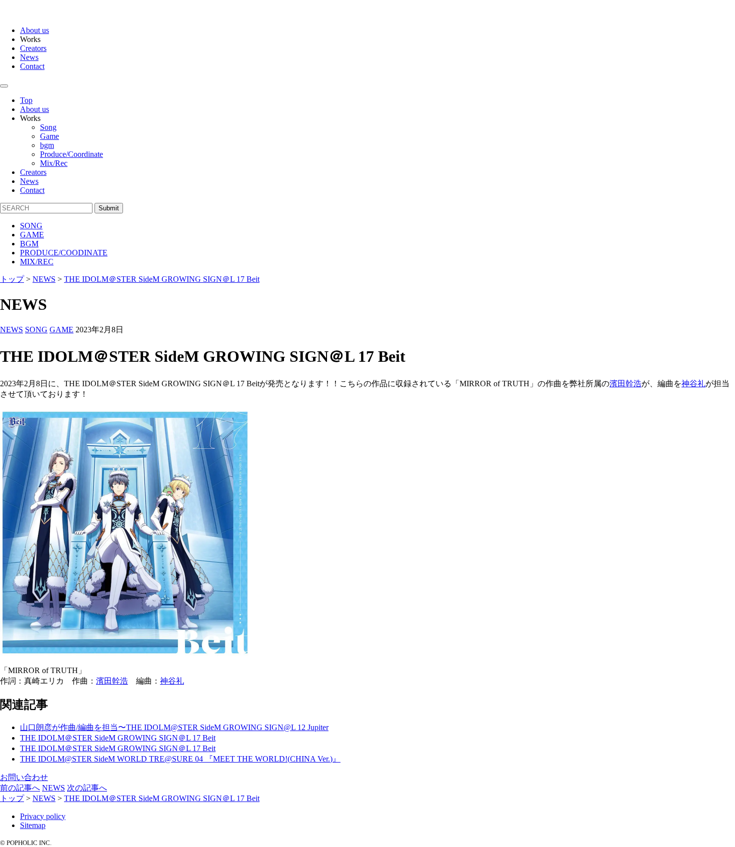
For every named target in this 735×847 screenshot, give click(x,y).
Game (49, 136)
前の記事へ (20, 788)
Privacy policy (43, 816)
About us (34, 30)
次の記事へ (87, 788)
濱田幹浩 (626, 383)
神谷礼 (694, 383)
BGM (29, 243)
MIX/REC (37, 261)
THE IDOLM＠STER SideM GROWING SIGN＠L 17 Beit (118, 738)
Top (26, 100)
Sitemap (33, 825)
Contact (32, 66)
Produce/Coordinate (71, 154)
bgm (47, 145)
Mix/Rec (54, 163)
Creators (33, 48)
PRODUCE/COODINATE (64, 252)
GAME (32, 234)
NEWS (11, 329)
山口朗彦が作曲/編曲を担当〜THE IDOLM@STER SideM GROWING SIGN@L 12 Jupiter (174, 727)
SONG (31, 225)
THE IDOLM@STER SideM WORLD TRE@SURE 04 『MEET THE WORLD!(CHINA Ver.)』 (180, 759)
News (29, 57)
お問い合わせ (24, 777)
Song (48, 127)
